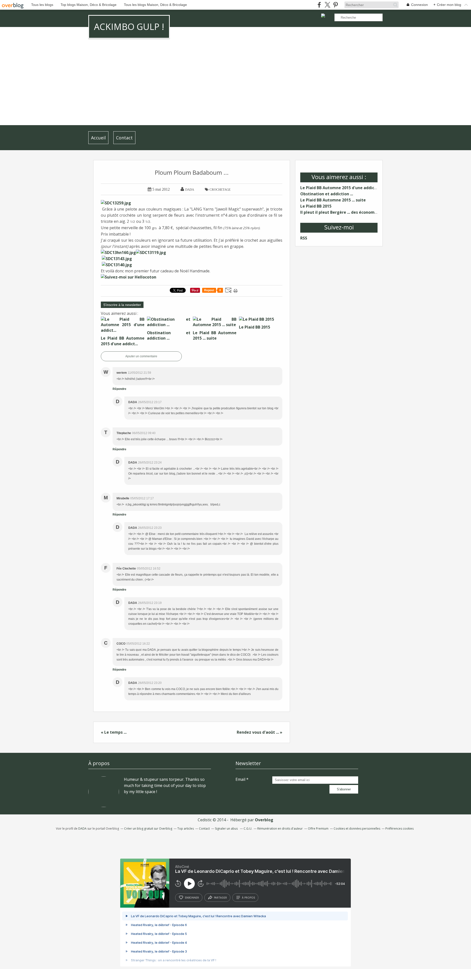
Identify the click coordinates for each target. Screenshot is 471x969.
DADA (82, 828)
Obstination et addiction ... (326, 194)
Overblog (264, 820)
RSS (303, 238)
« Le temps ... (114, 732)
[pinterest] (335, 5)
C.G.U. (248, 828)
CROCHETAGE (220, 189)
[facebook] (319, 5)
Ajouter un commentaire (141, 356)
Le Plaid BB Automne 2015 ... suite (333, 200)
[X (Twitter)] (327, 5)
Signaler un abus (226, 828)
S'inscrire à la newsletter (122, 305)
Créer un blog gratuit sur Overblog (148, 828)
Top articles (185, 828)
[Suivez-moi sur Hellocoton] (128, 277)
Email (240, 779)
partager (220, 897)
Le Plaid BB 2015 (315, 206)
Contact (124, 138)
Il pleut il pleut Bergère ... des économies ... (342, 212)
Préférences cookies (399, 828)
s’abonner (192, 897)
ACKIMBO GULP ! (129, 27)
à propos (248, 897)
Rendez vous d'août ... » (259, 732)
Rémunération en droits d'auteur (280, 828)
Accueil (98, 138)
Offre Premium (318, 828)
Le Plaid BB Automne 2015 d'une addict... (339, 187)
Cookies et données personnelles (357, 828)
